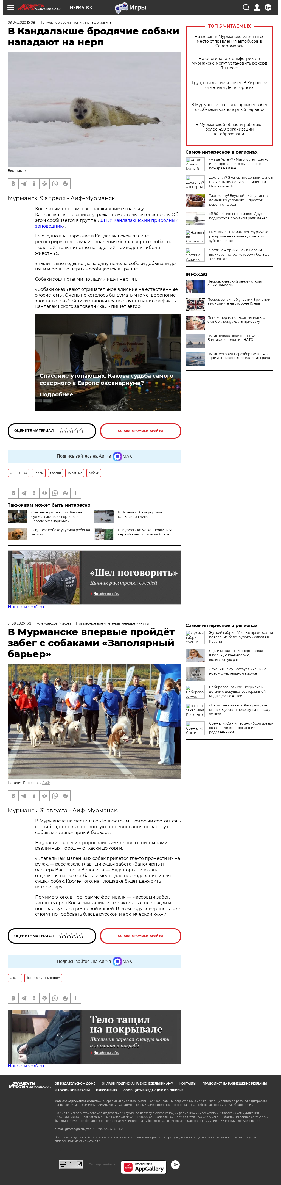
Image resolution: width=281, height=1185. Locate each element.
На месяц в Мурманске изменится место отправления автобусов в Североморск (229, 41)
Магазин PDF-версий (72, 1090)
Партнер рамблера (102, 1164)
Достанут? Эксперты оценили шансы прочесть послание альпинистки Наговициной (241, 181)
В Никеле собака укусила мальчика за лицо (140, 514)
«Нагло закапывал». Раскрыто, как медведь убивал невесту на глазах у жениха (240, 709)
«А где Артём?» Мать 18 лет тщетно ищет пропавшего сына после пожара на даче (239, 163)
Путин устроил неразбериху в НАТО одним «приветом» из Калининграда (238, 356)
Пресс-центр (106, 1090)
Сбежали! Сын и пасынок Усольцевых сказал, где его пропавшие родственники (241, 727)
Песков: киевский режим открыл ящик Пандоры (235, 283)
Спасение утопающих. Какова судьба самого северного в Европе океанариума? (106, 379)
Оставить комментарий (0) (140, 431)
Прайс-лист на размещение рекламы (235, 1083)
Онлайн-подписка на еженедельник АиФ (137, 1083)
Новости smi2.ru (26, 606)
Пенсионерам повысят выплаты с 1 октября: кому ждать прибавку (237, 320)
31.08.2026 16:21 (20, 623)
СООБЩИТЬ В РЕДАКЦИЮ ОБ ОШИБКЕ (153, 1090)
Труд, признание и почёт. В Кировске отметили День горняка (229, 85)
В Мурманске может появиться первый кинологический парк (145, 532)
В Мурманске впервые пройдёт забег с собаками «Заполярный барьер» (229, 107)
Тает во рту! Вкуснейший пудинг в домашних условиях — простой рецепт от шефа (238, 200)
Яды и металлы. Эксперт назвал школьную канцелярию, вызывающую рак (236, 655)
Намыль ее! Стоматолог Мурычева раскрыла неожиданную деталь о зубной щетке (238, 236)
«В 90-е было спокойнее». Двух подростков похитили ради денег (238, 216)
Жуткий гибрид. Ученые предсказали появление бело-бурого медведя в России (241, 637)
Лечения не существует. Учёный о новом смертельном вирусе (237, 671)
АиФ (46, 783)
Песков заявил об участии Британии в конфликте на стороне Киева (238, 301)
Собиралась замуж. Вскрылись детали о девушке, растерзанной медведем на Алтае (237, 691)
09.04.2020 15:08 (21, 22)
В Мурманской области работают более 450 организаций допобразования (229, 129)
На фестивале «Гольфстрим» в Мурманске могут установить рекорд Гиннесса (229, 63)
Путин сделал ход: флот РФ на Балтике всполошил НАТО (233, 338)
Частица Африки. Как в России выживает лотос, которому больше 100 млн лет (239, 254)
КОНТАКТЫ (187, 1083)
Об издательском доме (75, 1083)
